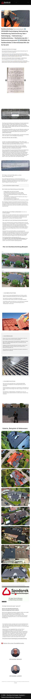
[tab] (9, 102)
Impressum (18, 697)
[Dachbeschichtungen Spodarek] (6, 2)
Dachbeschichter (9, 102)
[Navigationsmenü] (16, 2)
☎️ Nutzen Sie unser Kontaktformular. (12, 643)
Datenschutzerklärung (7, 697)
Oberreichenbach (18, 29)
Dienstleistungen (9, 105)
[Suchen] (28, 2)
